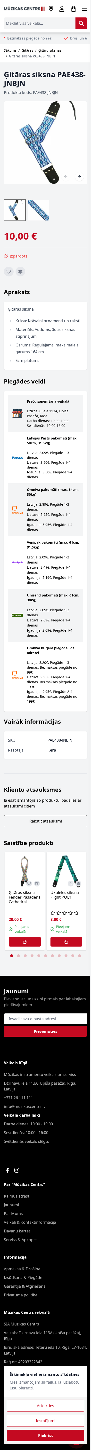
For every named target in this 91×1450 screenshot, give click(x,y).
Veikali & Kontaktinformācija (30, 1222)
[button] (11, 955)
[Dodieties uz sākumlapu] (24, 9)
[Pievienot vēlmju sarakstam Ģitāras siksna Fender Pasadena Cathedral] (29, 883)
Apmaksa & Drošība (22, 1268)
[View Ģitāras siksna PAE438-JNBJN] (39, 210)
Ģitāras (27, 50)
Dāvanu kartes (17, 1231)
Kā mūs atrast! (17, 1196)
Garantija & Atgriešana (25, 1286)
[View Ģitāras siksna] (15, 210)
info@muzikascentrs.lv (24, 1106)
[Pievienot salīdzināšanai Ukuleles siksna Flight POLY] (78, 883)
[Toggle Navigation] (84, 8)
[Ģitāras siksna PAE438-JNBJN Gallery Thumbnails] (27, 210)
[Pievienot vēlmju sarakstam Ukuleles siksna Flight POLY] (71, 883)
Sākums (10, 50)
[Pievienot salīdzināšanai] (20, 271)
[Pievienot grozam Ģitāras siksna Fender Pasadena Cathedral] (25, 942)
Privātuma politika (20, 1295)
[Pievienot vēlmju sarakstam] (9, 271)
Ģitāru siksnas (49, 50)
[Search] (81, 23)
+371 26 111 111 (18, 1097)
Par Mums (13, 1213)
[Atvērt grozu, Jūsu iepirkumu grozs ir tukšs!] (73, 9)
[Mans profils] (62, 9)
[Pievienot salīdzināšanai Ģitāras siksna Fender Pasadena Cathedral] (37, 883)
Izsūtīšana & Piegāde (23, 1277)
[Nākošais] (79, 176)
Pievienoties (45, 1031)
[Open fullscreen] (45, 142)
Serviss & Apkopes (21, 1239)
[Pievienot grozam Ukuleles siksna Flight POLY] (66, 942)
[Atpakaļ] (66, 176)
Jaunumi (11, 1204)
